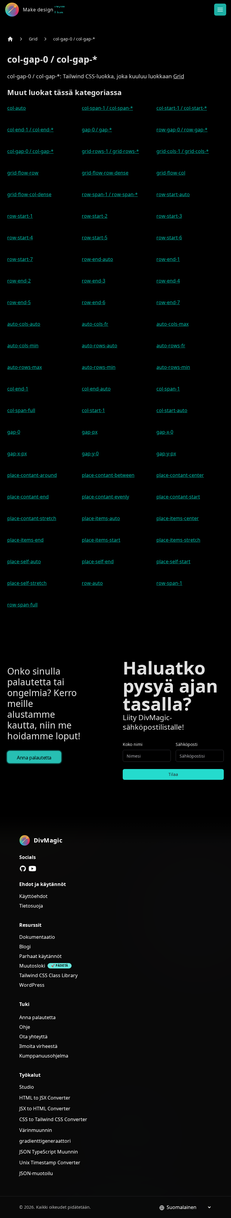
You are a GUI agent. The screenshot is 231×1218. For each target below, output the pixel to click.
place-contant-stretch (31, 518)
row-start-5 (94, 237)
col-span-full (21, 410)
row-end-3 (93, 280)
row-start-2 (94, 216)
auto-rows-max (24, 367)
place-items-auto (101, 518)
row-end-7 (168, 302)
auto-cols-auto (23, 324)
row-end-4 (168, 280)
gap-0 (13, 432)
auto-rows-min (99, 367)
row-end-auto (97, 259)
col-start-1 (93, 410)
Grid (33, 39)
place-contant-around (32, 475)
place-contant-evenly (105, 496)
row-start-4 (20, 237)
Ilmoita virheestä (38, 1046)
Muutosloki (32, 965)
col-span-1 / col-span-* (107, 108)
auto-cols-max (172, 324)
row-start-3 (169, 216)
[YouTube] (32, 868)
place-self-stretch (27, 583)
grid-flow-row (22, 172)
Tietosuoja (31, 905)
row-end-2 (19, 280)
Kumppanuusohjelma (43, 1055)
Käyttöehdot (33, 896)
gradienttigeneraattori (45, 1141)
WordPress (32, 985)
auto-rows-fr (170, 345)
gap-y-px (166, 453)
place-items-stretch (178, 540)
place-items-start (101, 540)
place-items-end (25, 540)
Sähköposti (187, 744)
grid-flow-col (170, 172)
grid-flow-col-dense (29, 194)
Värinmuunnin (35, 1130)
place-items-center (177, 518)
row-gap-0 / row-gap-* (182, 129)
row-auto (92, 583)
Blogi (25, 946)
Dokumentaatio (37, 937)
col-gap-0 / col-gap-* (74, 39)
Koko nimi (133, 744)
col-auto (16, 108)
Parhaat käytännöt (40, 956)
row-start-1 (20, 216)
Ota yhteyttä (33, 1036)
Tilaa (173, 774)
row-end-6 (93, 302)
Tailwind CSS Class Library (48, 975)
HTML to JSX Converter (44, 1097)
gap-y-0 (90, 453)
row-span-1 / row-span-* (110, 194)
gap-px (89, 432)
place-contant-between (108, 475)
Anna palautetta (34, 757)
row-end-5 (19, 302)
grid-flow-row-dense (105, 172)
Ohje (24, 1027)
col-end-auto (96, 388)
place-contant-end (28, 496)
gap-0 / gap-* (97, 129)
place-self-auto (24, 561)
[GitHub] (22, 868)
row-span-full (22, 604)
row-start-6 (169, 237)
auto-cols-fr (95, 324)
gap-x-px (17, 453)
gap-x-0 (164, 432)
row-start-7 (20, 259)
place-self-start (173, 561)
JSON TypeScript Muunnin (48, 1151)
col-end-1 (17, 388)
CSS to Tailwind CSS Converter (53, 1119)
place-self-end (98, 561)
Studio (26, 1087)
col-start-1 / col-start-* (181, 108)
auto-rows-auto (99, 345)
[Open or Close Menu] (220, 10)
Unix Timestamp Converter (49, 1162)
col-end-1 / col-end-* (30, 129)
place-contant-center (180, 475)
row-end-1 (168, 259)
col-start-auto (171, 410)
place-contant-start (178, 496)
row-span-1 (169, 583)
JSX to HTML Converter (44, 1108)
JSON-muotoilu (36, 1173)
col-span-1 (168, 388)
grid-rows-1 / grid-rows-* (110, 151)
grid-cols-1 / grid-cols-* (182, 151)
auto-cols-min (22, 345)
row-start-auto (173, 194)
